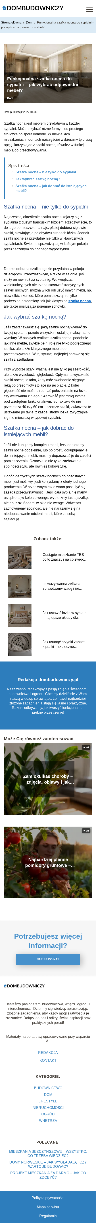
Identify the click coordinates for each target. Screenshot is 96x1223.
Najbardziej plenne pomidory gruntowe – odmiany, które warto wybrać (48, 862)
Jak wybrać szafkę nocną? (37, 179)
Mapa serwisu (48, 1207)
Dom (29, 22)
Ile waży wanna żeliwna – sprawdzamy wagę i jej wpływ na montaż (63, 586)
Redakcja (48, 1053)
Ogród (48, 1114)
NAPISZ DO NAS (48, 959)
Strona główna (11, 22)
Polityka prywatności (48, 1198)
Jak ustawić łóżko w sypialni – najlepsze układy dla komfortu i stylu (65, 615)
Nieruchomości (48, 1108)
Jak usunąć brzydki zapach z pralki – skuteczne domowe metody (64, 644)
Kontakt (48, 1060)
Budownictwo (48, 1088)
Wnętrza (48, 1121)
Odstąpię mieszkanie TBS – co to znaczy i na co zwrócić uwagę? (65, 557)
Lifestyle (48, 1101)
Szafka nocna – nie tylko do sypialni (45, 172)
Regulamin (48, 1216)
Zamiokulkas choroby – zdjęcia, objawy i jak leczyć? (48, 779)
